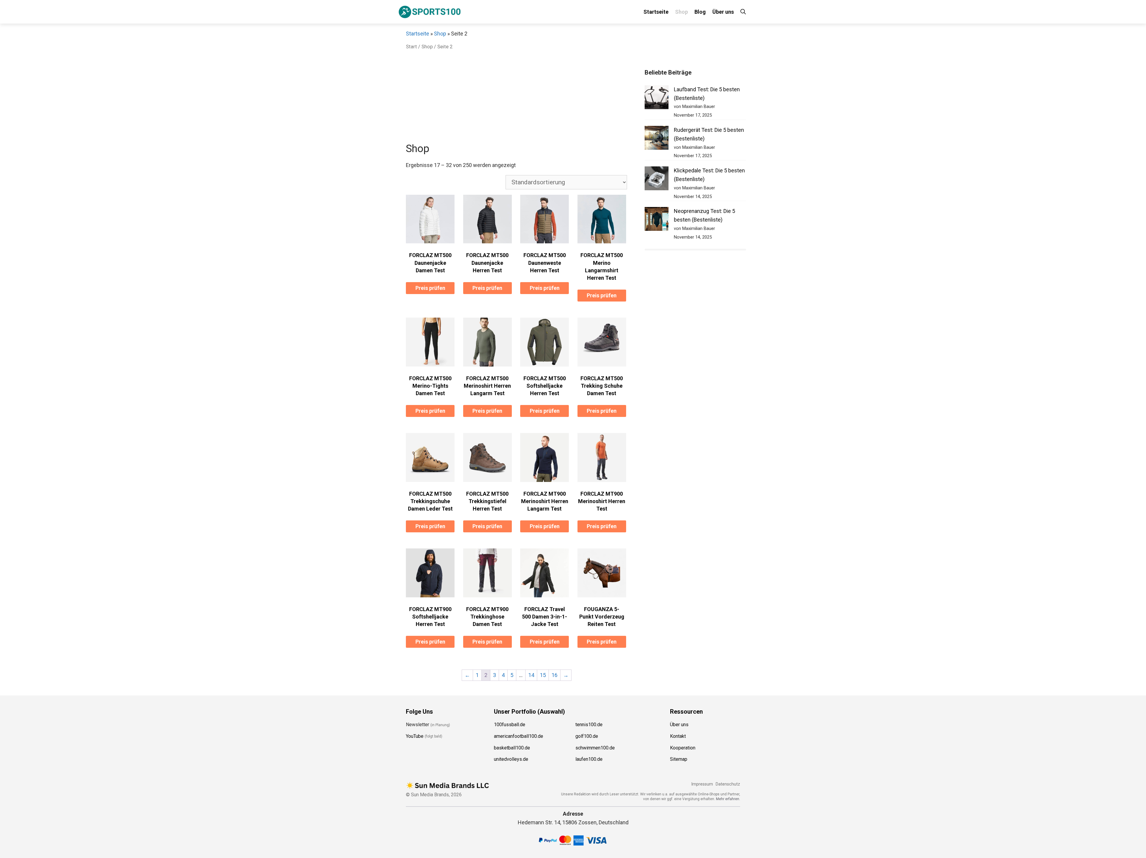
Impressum (702, 784)
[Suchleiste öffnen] (743, 12)
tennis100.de (589, 724)
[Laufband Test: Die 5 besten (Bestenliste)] (656, 98)
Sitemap (678, 759)
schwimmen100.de (595, 748)
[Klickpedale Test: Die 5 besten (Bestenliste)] (656, 179)
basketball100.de (512, 748)
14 (531, 675)
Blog (700, 12)
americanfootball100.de (518, 736)
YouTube (414, 736)
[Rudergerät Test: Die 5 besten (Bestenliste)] (656, 139)
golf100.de (586, 736)
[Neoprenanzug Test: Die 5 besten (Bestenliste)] (656, 220)
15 (543, 675)
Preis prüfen (430, 288)
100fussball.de (509, 724)
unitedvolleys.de (511, 759)
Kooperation (682, 748)
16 (554, 675)
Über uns (723, 12)
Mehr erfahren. (728, 799)
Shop (681, 12)
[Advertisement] (516, 98)
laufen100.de (589, 759)
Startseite (655, 12)
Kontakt (678, 736)
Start (411, 47)
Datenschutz (728, 784)
